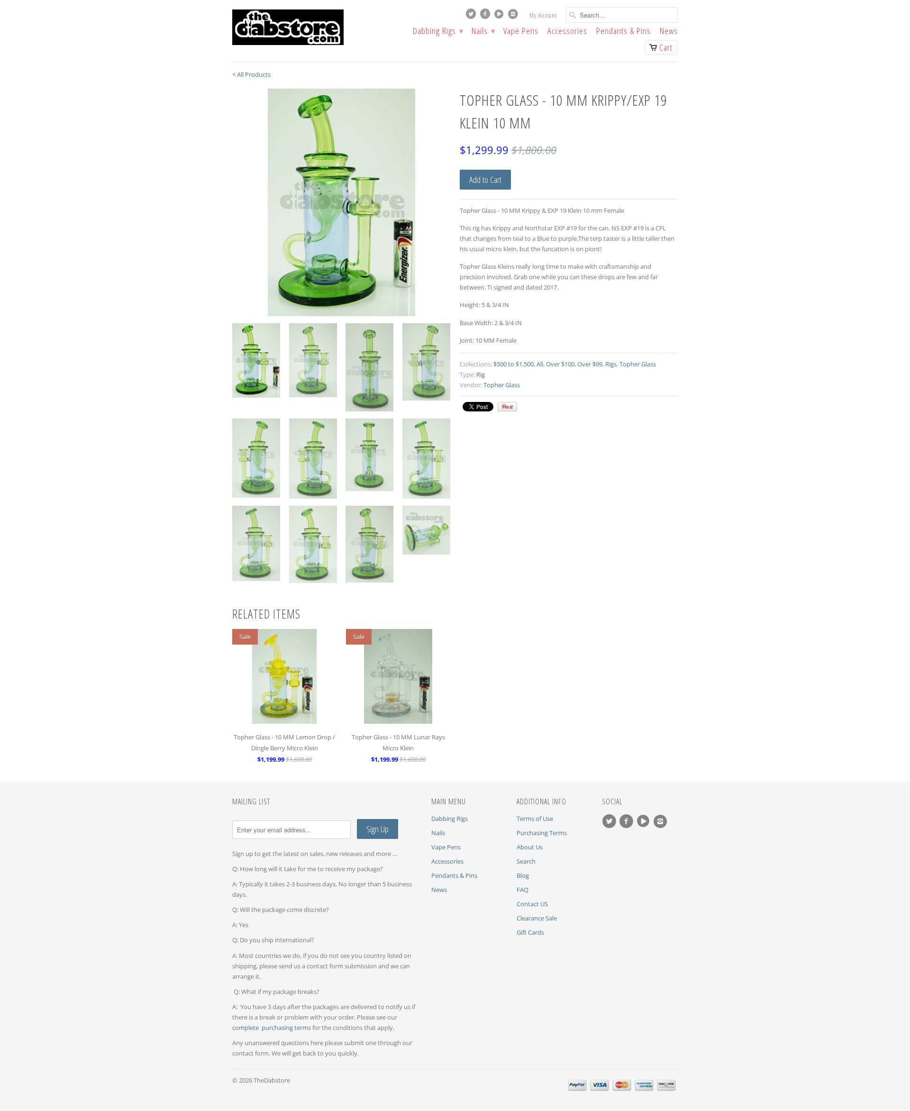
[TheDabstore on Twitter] (472, 16)
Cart (666, 47)
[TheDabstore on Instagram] (514, 16)
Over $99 (589, 364)
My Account (543, 15)
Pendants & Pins (623, 32)
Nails (483, 32)
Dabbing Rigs (438, 32)
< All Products (251, 74)
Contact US (532, 904)
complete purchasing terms (272, 1027)
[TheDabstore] (303, 27)
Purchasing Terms (542, 833)
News (669, 32)
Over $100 (560, 364)
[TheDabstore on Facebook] (486, 16)
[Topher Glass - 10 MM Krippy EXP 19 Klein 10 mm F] (341, 202)
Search (526, 861)
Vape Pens (520, 32)
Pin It (507, 406)
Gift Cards (530, 932)
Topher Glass (637, 364)
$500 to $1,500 (513, 364)
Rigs (611, 364)
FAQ (522, 889)
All (540, 364)
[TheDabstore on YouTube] (500, 16)
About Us (530, 847)
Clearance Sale (537, 918)
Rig (480, 374)
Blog (523, 875)
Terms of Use (535, 818)
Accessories (567, 32)
